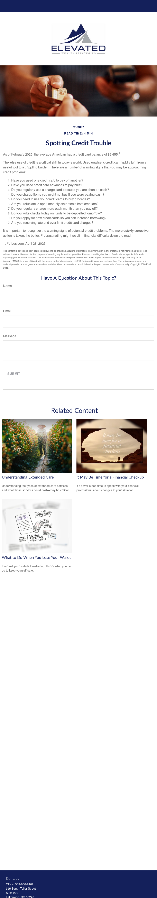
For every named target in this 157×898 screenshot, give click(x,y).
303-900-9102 (24, 884)
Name (7, 285)
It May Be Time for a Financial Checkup (110, 477)
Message (9, 336)
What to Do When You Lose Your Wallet (36, 558)
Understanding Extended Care (28, 477)
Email (7, 310)
